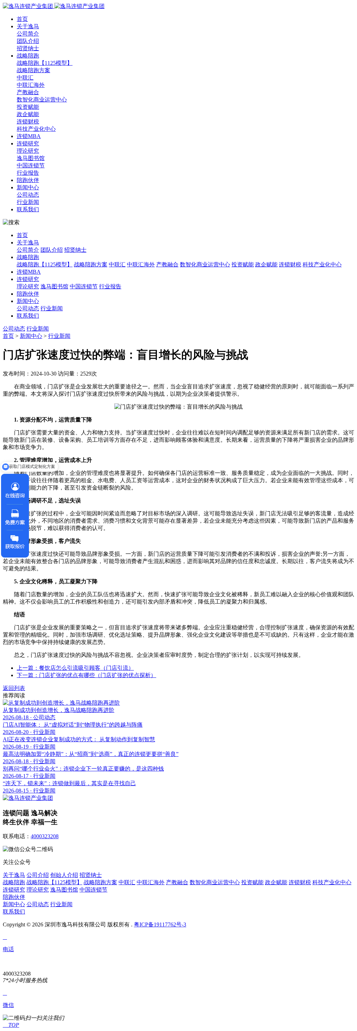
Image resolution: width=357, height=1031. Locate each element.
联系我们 (28, 209)
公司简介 (28, 34)
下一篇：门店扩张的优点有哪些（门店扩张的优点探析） (86, 675)
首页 (22, 19)
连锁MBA (29, 136)
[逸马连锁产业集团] (54, 6)
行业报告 (28, 173)
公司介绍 (37, 875)
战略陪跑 (28, 56)
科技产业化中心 (36, 129)
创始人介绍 (64, 875)
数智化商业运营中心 (42, 100)
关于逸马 (28, 26)
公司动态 (28, 195)
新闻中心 (28, 187)
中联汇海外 (31, 85)
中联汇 (25, 78)
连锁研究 (28, 143)
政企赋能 (28, 114)
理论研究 (28, 151)
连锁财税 (28, 121)
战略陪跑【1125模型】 (45, 63)
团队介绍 (28, 41)
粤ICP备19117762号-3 (160, 924)
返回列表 (14, 688)
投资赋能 (28, 107)
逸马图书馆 (31, 158)
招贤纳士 (28, 48)
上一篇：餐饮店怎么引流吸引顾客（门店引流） (75, 668)
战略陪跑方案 (33, 70)
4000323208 (45, 836)
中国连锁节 (31, 165)
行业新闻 (28, 202)
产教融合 (28, 92)
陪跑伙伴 (28, 180)
